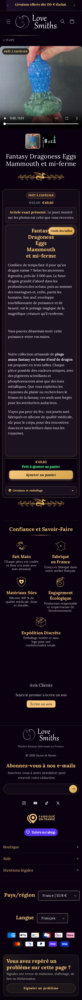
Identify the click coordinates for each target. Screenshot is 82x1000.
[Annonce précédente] (7, 5)
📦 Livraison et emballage (25, 490)
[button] (8, 21)
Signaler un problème (41, 988)
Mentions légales (18, 870)
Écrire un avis (41, 704)
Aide (7, 858)
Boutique (11, 846)
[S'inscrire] (73, 789)
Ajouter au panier (41, 475)
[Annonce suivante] (74, 5)
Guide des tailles (61, 231)
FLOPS (10, 40)
